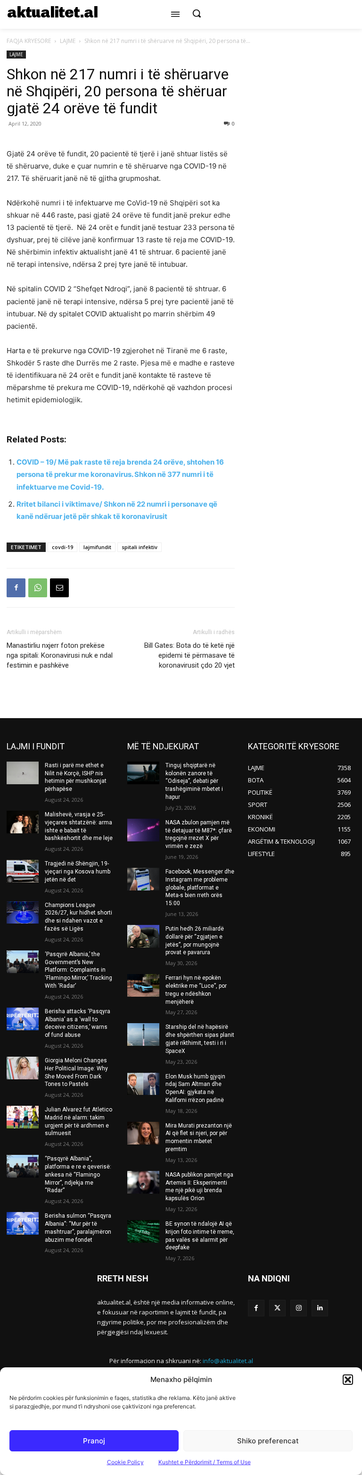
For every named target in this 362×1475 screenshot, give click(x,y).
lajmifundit (97, 547)
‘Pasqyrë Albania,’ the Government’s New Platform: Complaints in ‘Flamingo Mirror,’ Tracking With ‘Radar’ (78, 970)
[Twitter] (277, 1308)
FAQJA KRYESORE (29, 41)
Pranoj (94, 1440)
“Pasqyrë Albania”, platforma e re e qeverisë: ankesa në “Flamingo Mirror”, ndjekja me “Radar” (78, 1174)
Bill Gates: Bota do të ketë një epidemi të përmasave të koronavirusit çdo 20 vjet (189, 655)
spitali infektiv (139, 547)
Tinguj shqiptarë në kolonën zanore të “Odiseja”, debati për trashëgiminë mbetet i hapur (194, 781)
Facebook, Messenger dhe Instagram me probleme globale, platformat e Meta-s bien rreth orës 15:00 (199, 887)
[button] (348, 1379)
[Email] (59, 587)
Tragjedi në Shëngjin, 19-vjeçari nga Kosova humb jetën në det (77, 871)
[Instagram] (298, 1308)
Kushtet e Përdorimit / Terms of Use (204, 1462)
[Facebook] (16, 587)
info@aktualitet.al (228, 1360)
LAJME (67, 41)
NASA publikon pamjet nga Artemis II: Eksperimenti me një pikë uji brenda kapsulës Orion (199, 1186)
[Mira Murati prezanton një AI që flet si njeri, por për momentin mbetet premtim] (143, 1133)
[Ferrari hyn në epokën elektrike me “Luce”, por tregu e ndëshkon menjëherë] (143, 985)
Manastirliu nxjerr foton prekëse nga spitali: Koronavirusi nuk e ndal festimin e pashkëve (60, 655)
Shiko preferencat (268, 1440)
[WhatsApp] (37, 587)
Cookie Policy (125, 1462)
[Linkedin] (320, 1308)
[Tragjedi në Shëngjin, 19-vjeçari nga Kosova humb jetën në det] (23, 871)
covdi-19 (62, 547)
